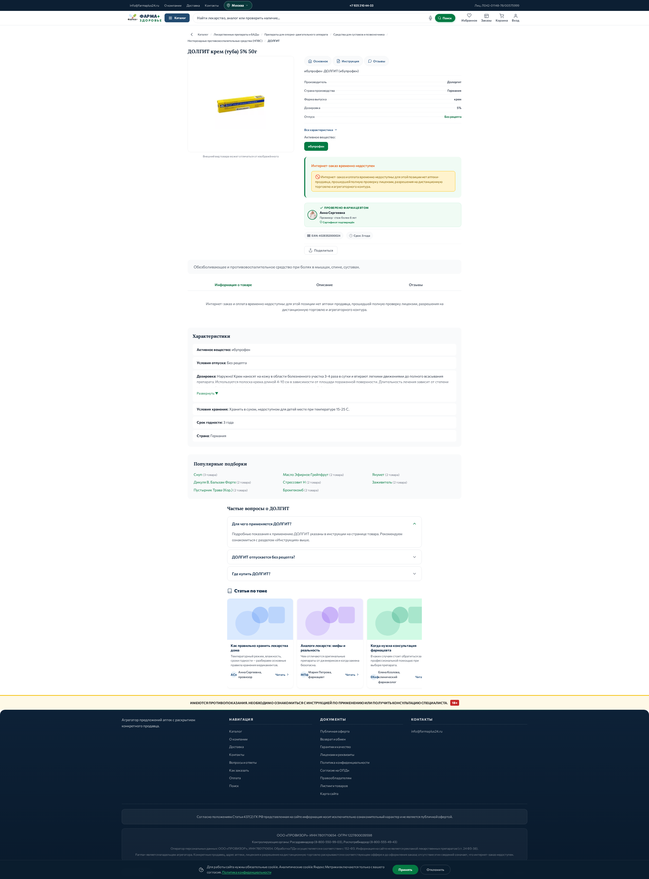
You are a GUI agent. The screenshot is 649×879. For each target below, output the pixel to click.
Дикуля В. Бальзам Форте (215, 482)
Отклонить (435, 870)
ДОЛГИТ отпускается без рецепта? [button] (263, 557)
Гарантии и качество (335, 747)
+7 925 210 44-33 (361, 5)
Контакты (212, 5)
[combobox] (324, 18)
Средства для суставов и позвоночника (359, 34)
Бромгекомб (293, 490)
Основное (320, 61)
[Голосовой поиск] (430, 18)
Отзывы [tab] (416, 285)
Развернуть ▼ (207, 393)
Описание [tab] (324, 285)
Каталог (180, 18)
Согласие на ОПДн (334, 770)
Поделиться (323, 250)
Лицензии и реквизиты (337, 755)
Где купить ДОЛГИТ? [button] (251, 573)
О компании (173, 5)
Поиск (234, 786)
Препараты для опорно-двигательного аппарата (296, 34)
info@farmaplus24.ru (144, 5)
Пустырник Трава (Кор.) (213, 490)
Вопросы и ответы (243, 762)
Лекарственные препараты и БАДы (236, 34)
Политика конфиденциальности (246, 872)
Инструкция (350, 61)
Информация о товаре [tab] (233, 285)
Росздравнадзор (302, 842)
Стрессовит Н (294, 482)
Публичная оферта (335, 731)
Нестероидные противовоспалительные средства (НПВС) (225, 40)
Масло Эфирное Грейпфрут (306, 474)
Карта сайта (329, 794)
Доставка (193, 5)
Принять (405, 870)
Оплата (235, 778)
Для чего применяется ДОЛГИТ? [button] (262, 523)
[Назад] (192, 34)
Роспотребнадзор (356, 842)
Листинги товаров (334, 786)
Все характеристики (318, 130)
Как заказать (239, 770)
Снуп (198, 474)
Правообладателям (335, 778)
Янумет (378, 474)
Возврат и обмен (333, 739)
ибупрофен (316, 146)
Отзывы (379, 61)
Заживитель (382, 482)
